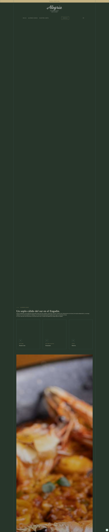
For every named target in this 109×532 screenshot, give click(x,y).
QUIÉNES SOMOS (33, 18)
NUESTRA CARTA (44, 18)
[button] (84, 18)
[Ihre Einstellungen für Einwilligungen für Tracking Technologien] (107, 530)
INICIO (24, 18)
